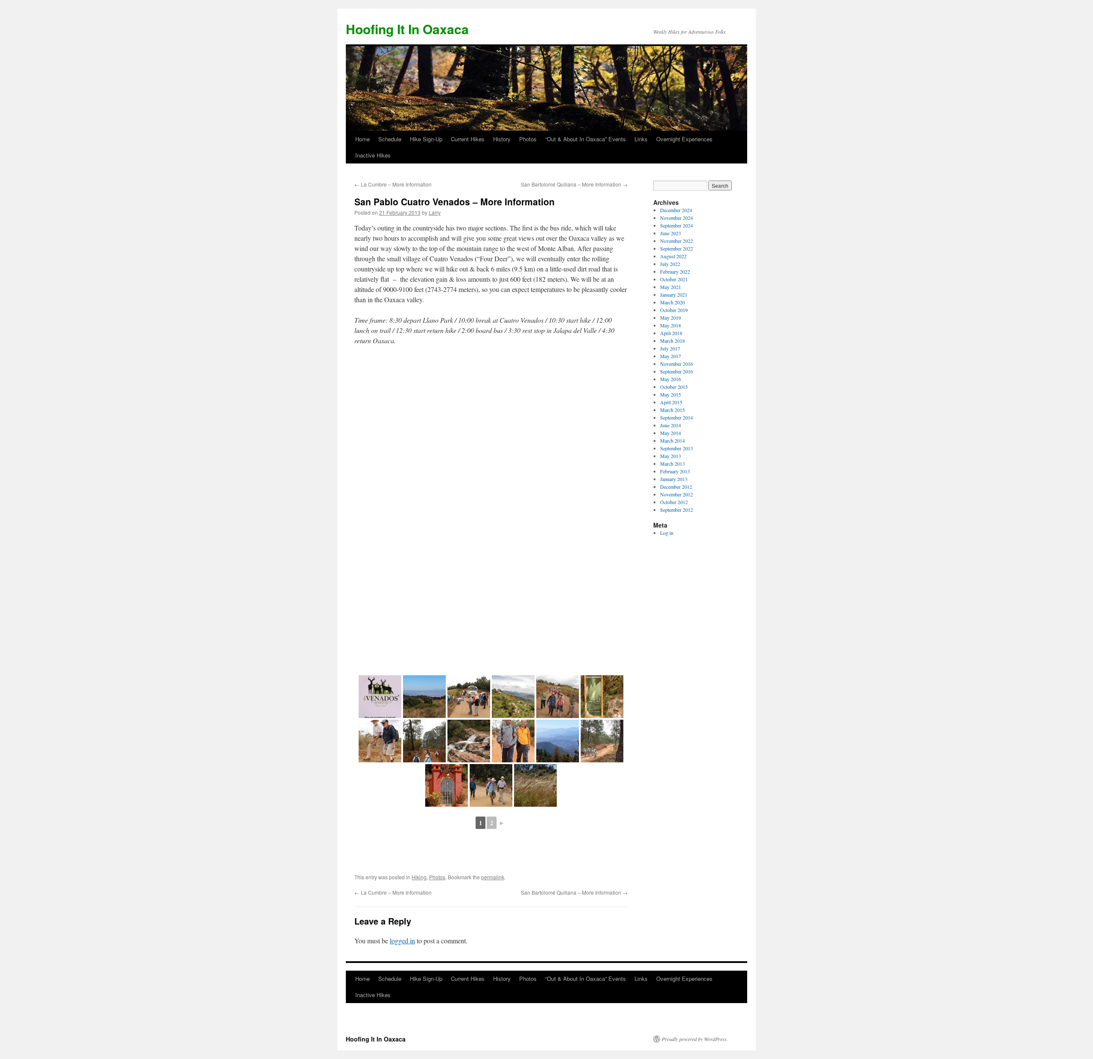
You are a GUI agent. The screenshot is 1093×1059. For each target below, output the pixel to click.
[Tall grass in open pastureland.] (535, 785)
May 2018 (670, 325)
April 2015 (671, 402)
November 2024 (676, 217)
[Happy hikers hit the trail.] (557, 696)
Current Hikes (468, 139)
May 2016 (670, 379)
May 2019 (670, 317)
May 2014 (670, 432)
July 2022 (670, 263)
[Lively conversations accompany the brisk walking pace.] (380, 741)
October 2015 (674, 386)
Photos (528, 139)
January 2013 (673, 479)
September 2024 (676, 225)
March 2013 (672, 463)
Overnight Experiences (684, 139)
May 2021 (670, 286)
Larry (435, 212)
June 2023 (670, 233)
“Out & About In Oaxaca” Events (585, 139)
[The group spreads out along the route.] (424, 741)
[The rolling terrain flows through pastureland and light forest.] (602, 741)
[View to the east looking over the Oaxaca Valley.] (424, 696)
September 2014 (676, 417)
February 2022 (675, 271)
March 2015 (672, 409)
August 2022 (673, 256)
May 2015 (670, 394)
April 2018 (671, 333)
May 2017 (670, 356)
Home (362, 139)
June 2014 (670, 425)
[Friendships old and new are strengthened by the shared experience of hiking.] (491, 785)
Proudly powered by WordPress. (695, 1039)
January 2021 (673, 294)
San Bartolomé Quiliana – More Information (574, 184)
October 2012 (674, 502)
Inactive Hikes (373, 155)
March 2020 (672, 302)
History (502, 139)
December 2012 (676, 486)
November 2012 (676, 494)
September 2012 (676, 509)
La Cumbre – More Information (393, 184)
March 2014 (672, 440)
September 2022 (676, 248)
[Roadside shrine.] (446, 785)
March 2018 (672, 340)
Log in (666, 532)
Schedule (389, 139)
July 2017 (670, 348)
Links (641, 139)
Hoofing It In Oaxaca (407, 29)
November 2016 (676, 363)
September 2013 (676, 448)
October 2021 (674, 279)
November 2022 (676, 240)
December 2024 (676, 210)
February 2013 (675, 471)
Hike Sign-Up (426, 139)
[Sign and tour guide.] (602, 696)
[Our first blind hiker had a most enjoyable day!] (513, 741)
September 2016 (676, 371)
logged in (402, 940)
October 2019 (674, 309)
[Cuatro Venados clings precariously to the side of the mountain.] (513, 696)
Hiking (419, 877)
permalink (492, 877)
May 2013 (670, 455)
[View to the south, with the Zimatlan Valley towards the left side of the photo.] (557, 741)
